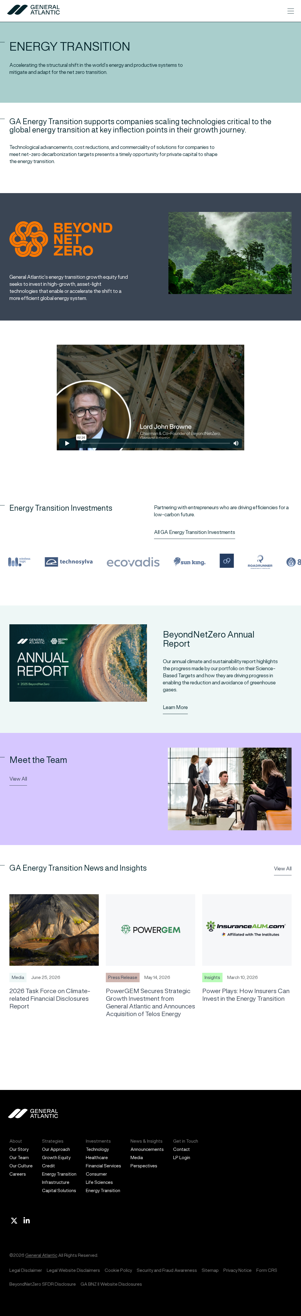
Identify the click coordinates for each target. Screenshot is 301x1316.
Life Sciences (99, 1182)
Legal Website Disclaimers (73, 1270)
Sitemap (210, 1270)
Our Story (19, 1149)
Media (137, 1157)
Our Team (19, 1157)
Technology (97, 1149)
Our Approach (56, 1149)
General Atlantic (41, 1255)
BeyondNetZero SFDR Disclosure (42, 1284)
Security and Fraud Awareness (167, 1270)
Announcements (147, 1149)
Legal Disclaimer (25, 1270)
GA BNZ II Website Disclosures (111, 1284)
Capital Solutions (59, 1190)
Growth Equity (56, 1157)
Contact (181, 1149)
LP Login (181, 1157)
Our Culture (21, 1166)
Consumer (96, 1174)
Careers (17, 1174)
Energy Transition (59, 1174)
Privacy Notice (237, 1270)
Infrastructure (55, 1182)
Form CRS (266, 1270)
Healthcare (97, 1157)
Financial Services (103, 1166)
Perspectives (144, 1166)
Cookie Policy (118, 1270)
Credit (48, 1166)
